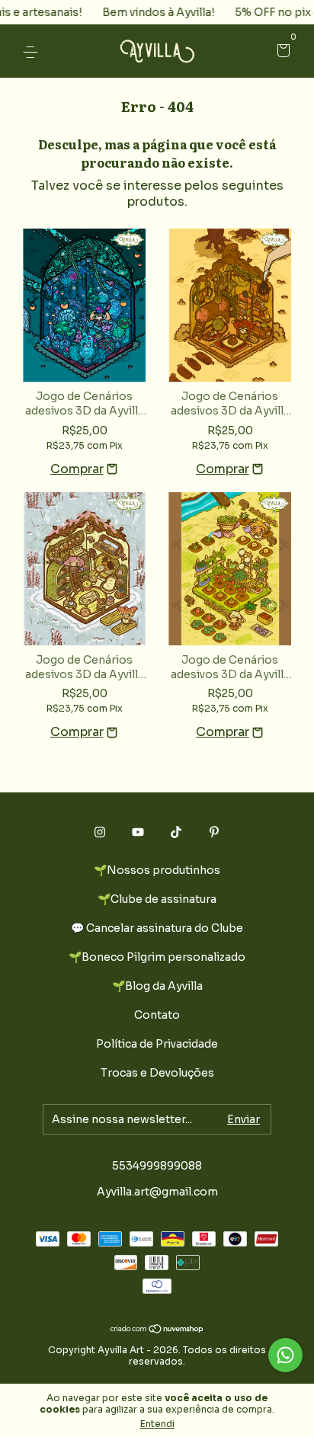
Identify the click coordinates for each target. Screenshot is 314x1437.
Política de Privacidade (157, 1044)
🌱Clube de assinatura (157, 899)
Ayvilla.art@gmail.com (157, 1192)
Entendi (157, 1423)
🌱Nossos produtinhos (157, 870)
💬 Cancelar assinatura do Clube (157, 928)
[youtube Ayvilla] (138, 832)
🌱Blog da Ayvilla (157, 986)
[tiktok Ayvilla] (176, 832)
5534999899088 (157, 1166)
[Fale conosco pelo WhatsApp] (285, 1355)
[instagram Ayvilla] (100, 832)
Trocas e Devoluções (157, 1073)
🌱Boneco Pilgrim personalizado (157, 957)
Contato (157, 1015)
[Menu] (33, 51)
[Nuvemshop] (157, 1330)
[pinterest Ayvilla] (214, 832)
